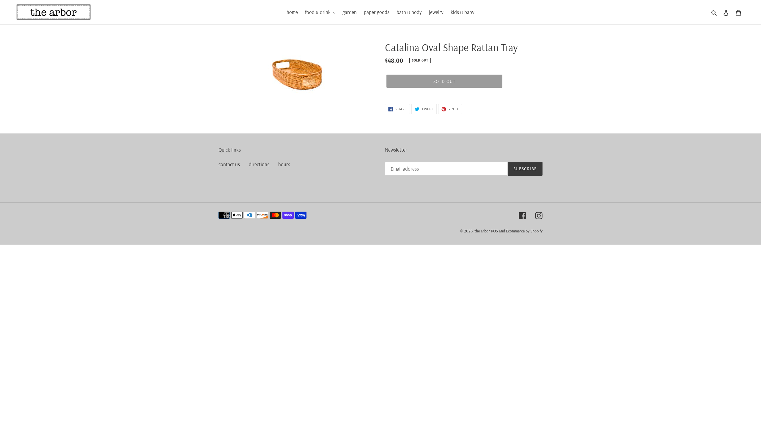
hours (284, 164)
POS (494, 231)
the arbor (482, 231)
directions (259, 164)
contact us (229, 164)
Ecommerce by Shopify (524, 231)
